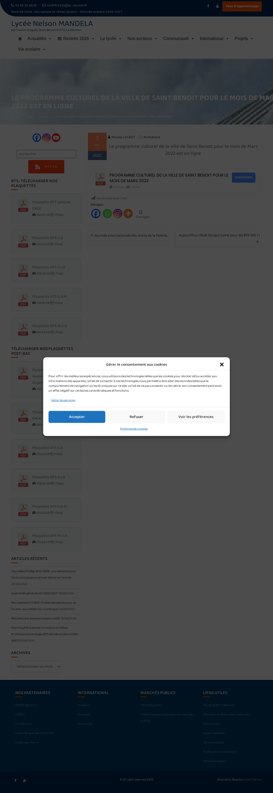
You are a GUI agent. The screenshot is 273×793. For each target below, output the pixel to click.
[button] (221, 364)
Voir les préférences (196, 417)
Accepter (77, 417)
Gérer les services (63, 400)
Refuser (136, 417)
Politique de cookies (134, 428)
